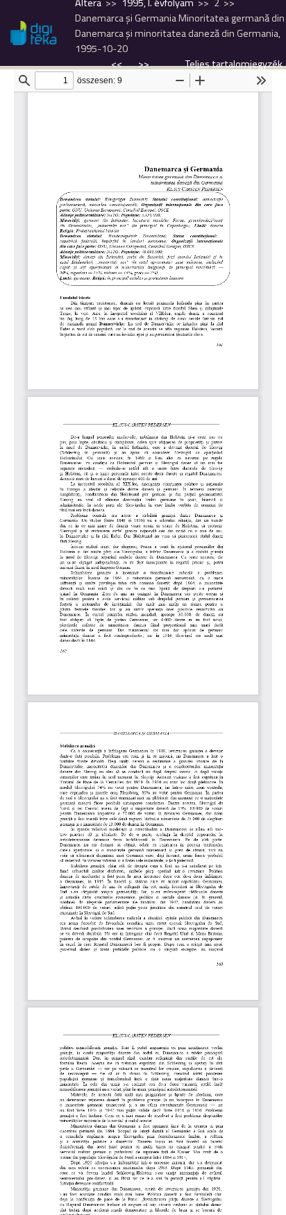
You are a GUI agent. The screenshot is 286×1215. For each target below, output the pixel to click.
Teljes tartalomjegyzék (234, 63)
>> (143, 63)
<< (117, 63)
